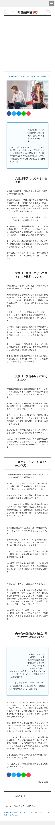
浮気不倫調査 (43, 782)
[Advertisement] (27, 36)
